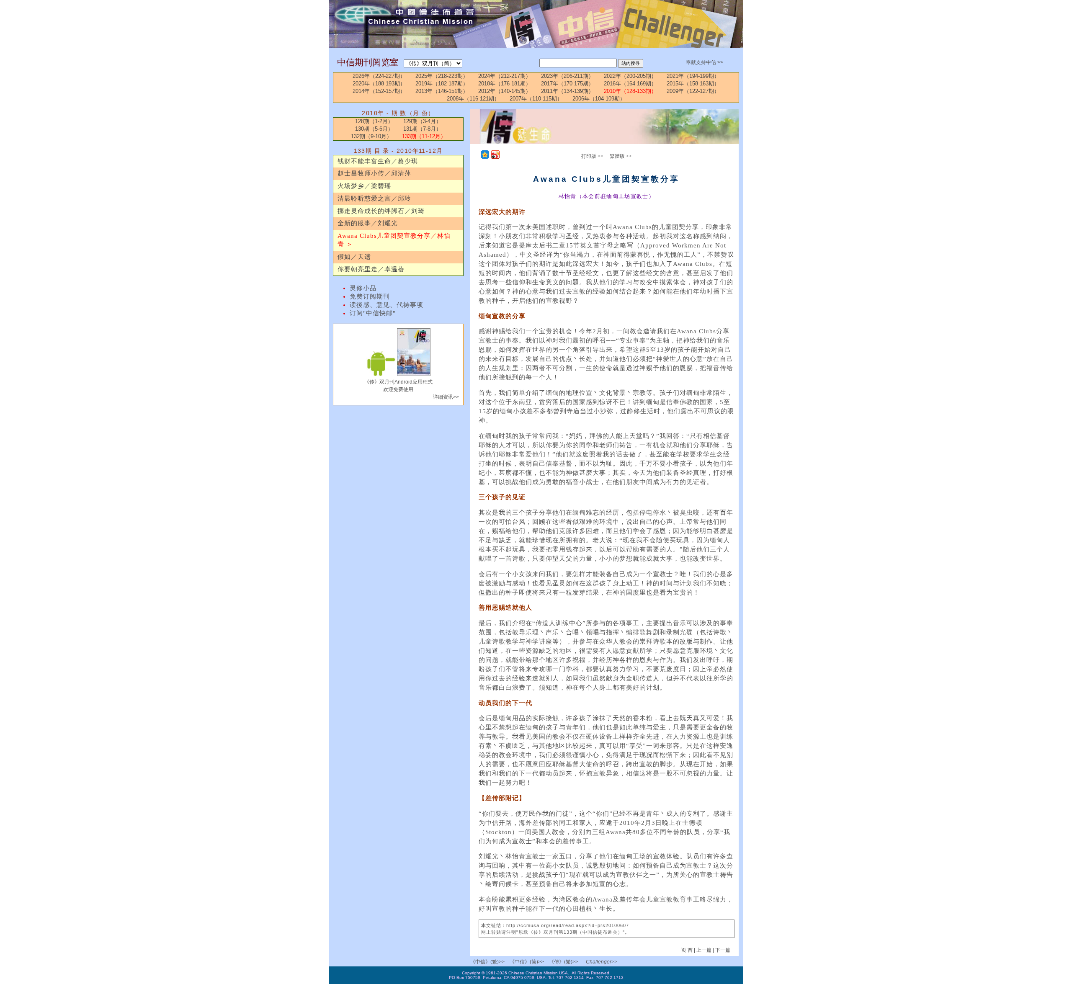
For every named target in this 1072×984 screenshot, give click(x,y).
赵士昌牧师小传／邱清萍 (374, 173)
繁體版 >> (621, 156)
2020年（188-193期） (379, 83)
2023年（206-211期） (567, 76)
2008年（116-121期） (473, 98)
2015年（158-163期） (693, 83)
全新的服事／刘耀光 (368, 223)
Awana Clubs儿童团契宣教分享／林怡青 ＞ (394, 239)
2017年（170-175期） (567, 83)
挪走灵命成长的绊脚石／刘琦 (381, 211)
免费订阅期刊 (370, 296)
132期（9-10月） (371, 136)
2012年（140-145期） (504, 91)
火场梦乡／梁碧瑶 (364, 186)
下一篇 (722, 950)
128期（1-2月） (374, 121)
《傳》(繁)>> (563, 962)
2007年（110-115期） (536, 98)
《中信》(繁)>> (487, 962)
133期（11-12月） (424, 136)
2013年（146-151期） (441, 91)
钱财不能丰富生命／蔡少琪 (378, 161)
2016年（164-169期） (630, 83)
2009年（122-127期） (693, 91)
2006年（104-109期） (598, 98)
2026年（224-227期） (379, 76)
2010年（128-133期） (630, 91)
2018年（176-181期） (504, 83)
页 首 (687, 950)
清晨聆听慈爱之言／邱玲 (374, 198)
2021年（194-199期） (693, 76)
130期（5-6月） (374, 129)
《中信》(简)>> (527, 962)
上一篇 (703, 950)
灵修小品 (363, 288)
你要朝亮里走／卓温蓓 (371, 269)
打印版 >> (592, 156)
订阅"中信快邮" (373, 313)
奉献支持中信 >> (704, 62)
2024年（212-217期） (504, 76)
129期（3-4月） (422, 121)
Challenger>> (601, 962)
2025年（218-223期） (441, 76)
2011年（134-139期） (567, 91)
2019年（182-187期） (441, 83)
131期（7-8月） (422, 129)
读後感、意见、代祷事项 (386, 304)
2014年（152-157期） (379, 91)
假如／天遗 (354, 256)
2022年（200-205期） (630, 76)
